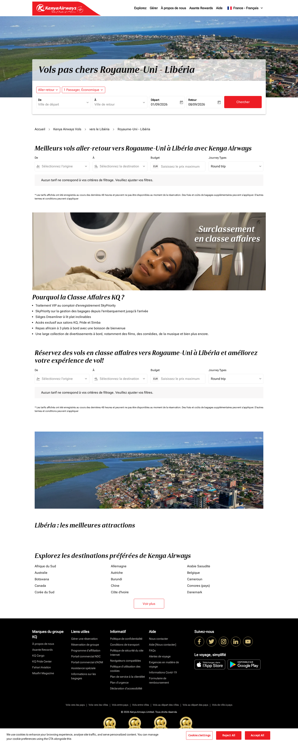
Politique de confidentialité (126, 638)
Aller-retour (46, 90)
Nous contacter (158, 638)
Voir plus (149, 604)
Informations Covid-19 (163, 672)
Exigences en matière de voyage (164, 664)
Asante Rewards (201, 8)
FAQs (152, 650)
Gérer (154, 8)
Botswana (42, 579)
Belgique (193, 573)
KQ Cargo (38, 655)
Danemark (194, 592)
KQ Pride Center (42, 661)
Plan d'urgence (119, 682)
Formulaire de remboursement (159, 680)
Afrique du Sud (45, 566)
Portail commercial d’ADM (87, 662)
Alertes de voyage (159, 656)
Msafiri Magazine (43, 673)
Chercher (243, 102)
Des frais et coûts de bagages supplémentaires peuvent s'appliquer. (218, 195)
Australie (41, 573)
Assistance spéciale (83, 668)
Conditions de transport (124, 644)
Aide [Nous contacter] (162, 644)
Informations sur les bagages (83, 676)
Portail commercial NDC (86, 656)
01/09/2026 (159, 104)
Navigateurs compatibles (125, 660)
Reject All (228, 735)
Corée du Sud (44, 592)
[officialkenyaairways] (223, 641)
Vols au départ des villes (166, 704)
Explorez (140, 8)
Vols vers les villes (98, 704)
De (39, 99)
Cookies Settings (199, 735)
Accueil (40, 129)
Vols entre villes (140, 704)
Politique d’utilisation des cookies (125, 668)
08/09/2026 (196, 104)
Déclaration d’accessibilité (126, 688)
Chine (115, 586)
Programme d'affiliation (85, 650)
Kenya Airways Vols (67, 129)
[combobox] (61, 104)
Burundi (116, 579)
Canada (40, 586)
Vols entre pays (120, 704)
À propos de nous (173, 8)
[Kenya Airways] (199, 641)
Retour (192, 99)
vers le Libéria (99, 129)
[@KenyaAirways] (211, 641)
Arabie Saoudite (198, 566)
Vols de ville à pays (222, 704)
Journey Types (217, 157)
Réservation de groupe (85, 644)
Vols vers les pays (75, 704)
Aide (219, 8)
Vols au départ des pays (195, 704)
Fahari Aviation (41, 667)
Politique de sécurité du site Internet (126, 652)
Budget (155, 157)
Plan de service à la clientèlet (127, 676)
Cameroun (194, 579)
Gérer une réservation (84, 638)
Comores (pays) (198, 586)
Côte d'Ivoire (120, 592)
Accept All (257, 735)
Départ (155, 99)
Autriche (117, 573)
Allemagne (118, 566)
